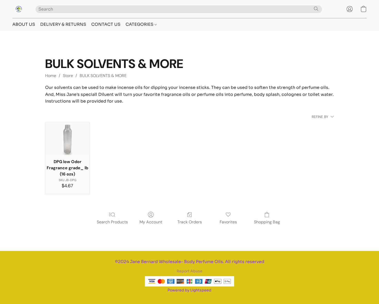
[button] (18, 9)
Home (50, 75)
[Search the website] (316, 8)
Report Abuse (189, 271)
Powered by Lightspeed (189, 290)
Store (68, 75)
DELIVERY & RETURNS (63, 24)
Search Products (112, 222)
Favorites (228, 222)
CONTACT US (105, 24)
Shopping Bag (267, 222)
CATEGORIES (140, 24)
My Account (150, 222)
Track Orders (189, 222)
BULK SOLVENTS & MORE (103, 75)
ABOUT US (23, 24)
